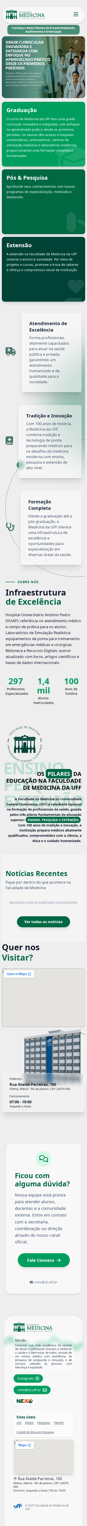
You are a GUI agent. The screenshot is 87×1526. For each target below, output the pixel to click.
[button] (38, 90)
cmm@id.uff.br (45, 1282)
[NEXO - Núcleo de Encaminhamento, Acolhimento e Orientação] (24, 1401)
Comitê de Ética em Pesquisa (35, 1432)
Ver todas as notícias (43, 921)
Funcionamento (19, 1096)
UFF (18, 1423)
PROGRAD (43, 1423)
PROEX (29, 1423)
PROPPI (59, 1423)
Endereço (16, 1079)
